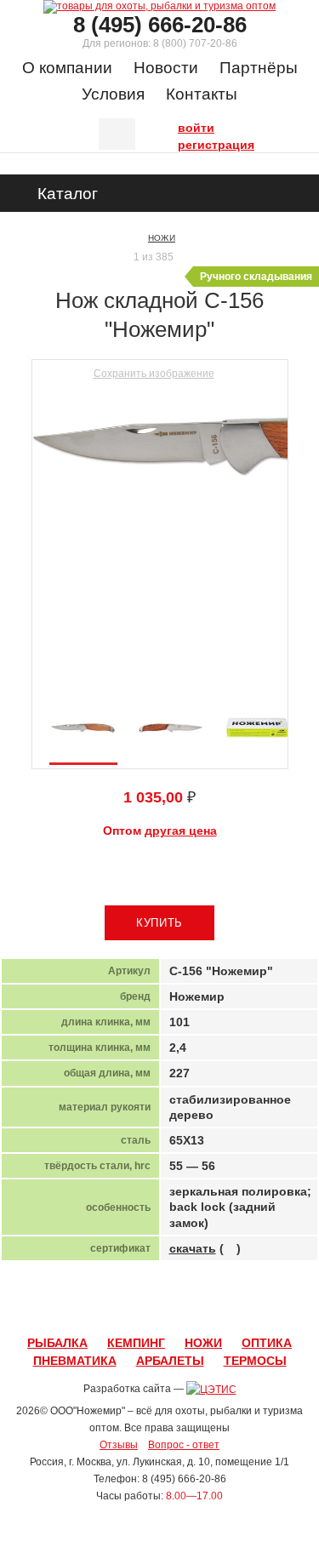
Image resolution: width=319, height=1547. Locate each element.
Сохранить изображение (154, 374)
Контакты (201, 94)
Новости (166, 68)
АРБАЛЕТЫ (170, 1360)
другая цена (181, 830)
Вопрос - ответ (183, 1445)
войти (182, 126)
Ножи (161, 238)
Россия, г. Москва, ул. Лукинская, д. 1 (117, 1462)
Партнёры (258, 68)
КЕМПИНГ (136, 1343)
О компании (67, 68)
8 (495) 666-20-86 (160, 24)
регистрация (182, 143)
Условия (113, 94)
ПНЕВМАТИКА (75, 1360)
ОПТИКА (267, 1343)
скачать (192, 1248)
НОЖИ (203, 1343)
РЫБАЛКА (57, 1343)
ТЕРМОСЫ (255, 1360)
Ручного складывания (256, 277)
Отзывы (119, 1445)
